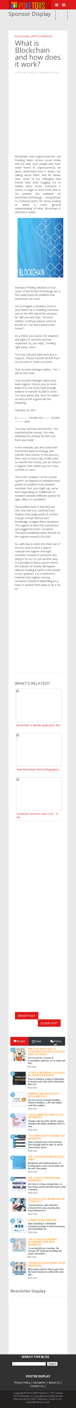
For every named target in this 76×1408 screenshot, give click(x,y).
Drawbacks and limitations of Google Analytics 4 (43, 1095)
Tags (38, 1041)
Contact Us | (38, 1386)
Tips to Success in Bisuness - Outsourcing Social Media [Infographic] (43, 1242)
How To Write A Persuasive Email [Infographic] (44, 1179)
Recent (21, 1041)
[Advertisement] (42, 24)
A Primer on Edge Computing (42, 1219)
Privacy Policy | (23, 1382)
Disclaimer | (40, 1382)
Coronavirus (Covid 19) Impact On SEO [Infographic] (47, 1264)
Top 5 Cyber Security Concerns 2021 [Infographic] (46, 1137)
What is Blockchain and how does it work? (46, 1158)
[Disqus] (38, 867)
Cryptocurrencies (41, 36)
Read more (31, 1066)
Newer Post (27, 1016)
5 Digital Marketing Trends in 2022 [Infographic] (46, 1116)
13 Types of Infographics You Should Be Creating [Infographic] (46, 1074)
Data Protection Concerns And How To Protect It (46, 1200)
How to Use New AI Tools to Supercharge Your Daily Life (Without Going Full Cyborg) (47, 1051)
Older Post (49, 1023)
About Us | (55, 1382)
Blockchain (22, 36)
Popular (57, 1043)
